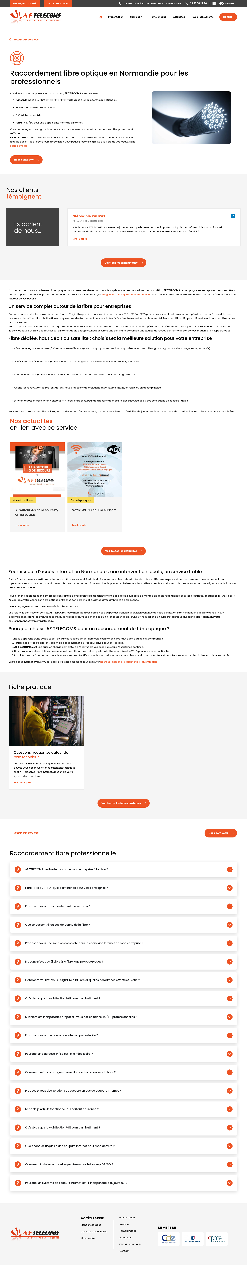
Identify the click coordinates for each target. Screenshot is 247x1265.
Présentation (115, 17)
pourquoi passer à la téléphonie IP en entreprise (129, 662)
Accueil (100, 17)
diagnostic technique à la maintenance (126, 294)
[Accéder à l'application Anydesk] (227, 3)
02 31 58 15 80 (198, 3)
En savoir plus (22, 782)
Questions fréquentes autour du (41, 754)
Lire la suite (80, 239)
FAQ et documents (203, 17)
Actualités (179, 17)
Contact (228, 17)
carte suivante (18, 146)
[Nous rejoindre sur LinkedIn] (214, 3)
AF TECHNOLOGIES (58, 3)
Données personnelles (94, 1231)
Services (135, 17)
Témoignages (158, 17)
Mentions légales (91, 1225)
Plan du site (88, 1238)
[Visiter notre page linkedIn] (233, 218)
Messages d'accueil (24, 3)
